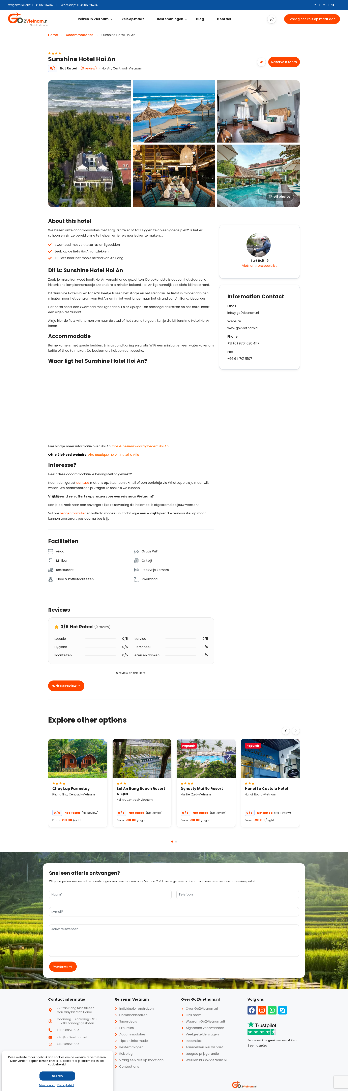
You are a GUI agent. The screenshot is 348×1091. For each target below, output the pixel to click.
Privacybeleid (47, 1085)
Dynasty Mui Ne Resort (202, 788)
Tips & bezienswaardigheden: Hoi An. (140, 446)
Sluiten (57, 1076)
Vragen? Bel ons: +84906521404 (30, 5)
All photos (282, 196)
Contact (224, 19)
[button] (271, 19)
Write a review (64, 686)
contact (82, 482)
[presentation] (286, 731)
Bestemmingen (170, 19)
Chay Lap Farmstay (71, 788)
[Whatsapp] (272, 1010)
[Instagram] (262, 1010)
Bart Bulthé (259, 260)
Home (53, 35)
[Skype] (282, 1010)
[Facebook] (252, 1010)
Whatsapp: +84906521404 (79, 5)
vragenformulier (73, 513)
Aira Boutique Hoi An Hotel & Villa (113, 454)
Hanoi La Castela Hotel (266, 788)
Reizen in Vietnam (93, 19)
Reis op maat (132, 19)
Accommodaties (79, 35)
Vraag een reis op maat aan (313, 19)
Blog (200, 19)
